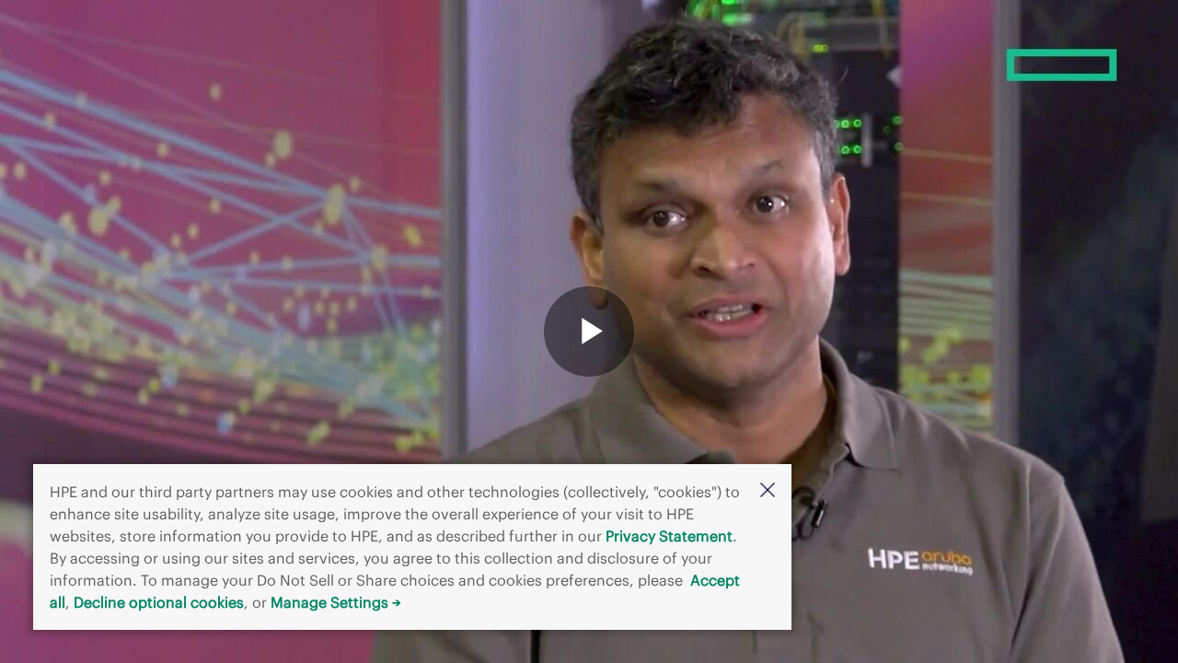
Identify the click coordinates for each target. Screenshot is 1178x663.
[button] (767, 491)
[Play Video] (589, 331)
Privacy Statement (669, 536)
